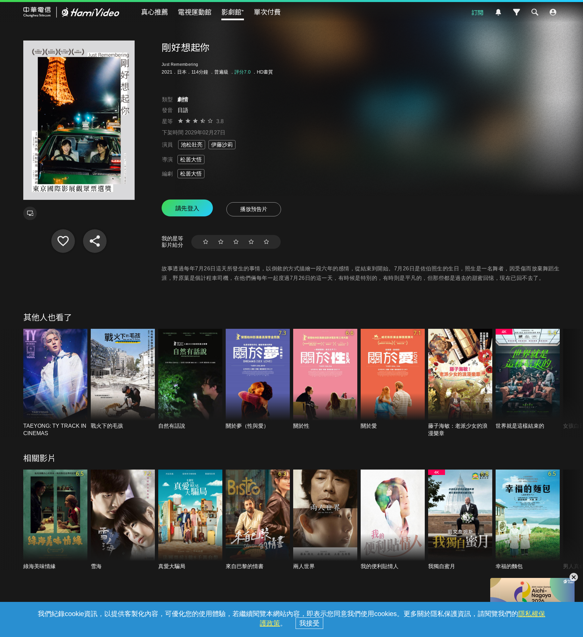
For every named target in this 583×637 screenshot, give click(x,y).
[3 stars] (236, 242)
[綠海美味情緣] (55, 520)
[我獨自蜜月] (460, 520)
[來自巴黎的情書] (258, 520)
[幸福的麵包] (528, 520)
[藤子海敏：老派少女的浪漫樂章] (460, 383)
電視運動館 (195, 12)
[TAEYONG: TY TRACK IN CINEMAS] (55, 383)
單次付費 (267, 12)
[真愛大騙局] (190, 520)
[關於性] (325, 379)
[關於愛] (393, 379)
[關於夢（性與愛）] (258, 379)
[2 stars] (220, 242)
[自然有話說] (190, 379)
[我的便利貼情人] (393, 520)
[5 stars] (266, 242)
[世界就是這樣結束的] (528, 379)
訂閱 (477, 12)
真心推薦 (154, 12)
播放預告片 (253, 209)
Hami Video (71, 12)
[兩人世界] (325, 520)
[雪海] (123, 520)
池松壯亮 (191, 145)
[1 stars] (205, 242)
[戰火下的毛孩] (123, 379)
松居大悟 (191, 159)
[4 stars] (251, 242)
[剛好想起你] (63, 241)
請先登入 (187, 208)
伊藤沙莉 (222, 145)
